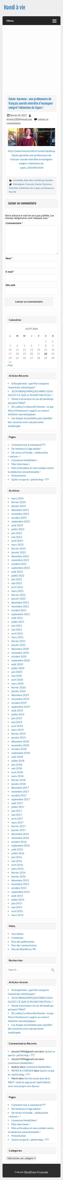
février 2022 (18, 594)
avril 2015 (17, 911)
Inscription (17, 933)
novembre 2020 (20, 652)
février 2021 (18, 641)
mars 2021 (17, 637)
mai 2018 (16, 768)
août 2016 (17, 849)
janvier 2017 (18, 830)
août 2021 (17, 617)
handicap (39, 180)
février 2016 (18, 872)
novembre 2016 (20, 837)
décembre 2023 (20, 509)
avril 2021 (17, 633)
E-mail (10, 271)
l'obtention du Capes (29, 187)
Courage (43, 1172)
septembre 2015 (20, 891)
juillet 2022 (17, 575)
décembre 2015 (20, 880)
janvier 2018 (18, 783)
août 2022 (17, 571)
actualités (18, 180)
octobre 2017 (19, 795)
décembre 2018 (20, 741)
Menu (10, 20)
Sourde (12, 191)
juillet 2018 (17, 760)
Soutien (49, 180)
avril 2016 (17, 864)
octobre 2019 (19, 702)
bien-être (29, 180)
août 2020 (17, 664)
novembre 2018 (20, 745)
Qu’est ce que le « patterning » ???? (30, 479)
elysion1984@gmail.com (19, 119)
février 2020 (18, 687)
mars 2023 (17, 544)
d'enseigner (19, 184)
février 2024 (18, 502)
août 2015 (17, 895)
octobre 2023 (19, 517)
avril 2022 (17, 587)
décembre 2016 (20, 833)
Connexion (17, 937)
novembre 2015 (20, 884)
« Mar (10, 365)
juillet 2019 (17, 714)
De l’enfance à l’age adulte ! (26, 448)
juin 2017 (16, 810)
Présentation (18, 475)
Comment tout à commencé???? (28, 444)
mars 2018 (17, 776)
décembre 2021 (20, 602)
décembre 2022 (20, 556)
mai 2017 (16, 814)
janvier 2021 (18, 644)
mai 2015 (16, 907)
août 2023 (17, 525)
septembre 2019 (20, 706)
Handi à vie (14, 7)
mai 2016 (16, 861)
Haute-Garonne (43, 184)
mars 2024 (17, 498)
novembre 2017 (20, 791)
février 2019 (18, 733)
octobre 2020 (19, 656)
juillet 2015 (17, 899)
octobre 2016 (19, 841)
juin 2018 (16, 764)
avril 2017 (17, 818)
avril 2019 (17, 725)
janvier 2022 (18, 598)
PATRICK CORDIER (22, 1070)
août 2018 (17, 756)
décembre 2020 (20, 648)
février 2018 (18, 779)
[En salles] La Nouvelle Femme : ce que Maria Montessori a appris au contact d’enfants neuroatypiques (31, 410)
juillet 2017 (17, 806)
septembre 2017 (20, 799)
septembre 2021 (20, 614)
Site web (10, 285)
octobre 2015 (19, 887)
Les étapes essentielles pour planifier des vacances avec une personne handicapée (30, 422)
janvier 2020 (18, 691)
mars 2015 (17, 915)
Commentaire (14, 223)
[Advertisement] (31, 60)
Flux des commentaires (24, 945)
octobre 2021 (19, 610)
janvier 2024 (18, 506)
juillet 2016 (17, 853)
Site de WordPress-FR (23, 949)
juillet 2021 (17, 621)
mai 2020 (16, 675)
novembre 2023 (20, 513)
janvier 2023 (18, 552)
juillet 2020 (17, 668)
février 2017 (18, 826)
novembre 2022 (20, 559)
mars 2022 (17, 590)
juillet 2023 (17, 529)
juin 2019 (16, 718)
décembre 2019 (20, 695)
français (30, 184)
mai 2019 (16, 722)
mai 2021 (16, 629)
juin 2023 (16, 533)
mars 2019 (17, 729)
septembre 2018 (20, 752)
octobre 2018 (19, 749)
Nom (9, 258)
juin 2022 (16, 579)
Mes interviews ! (20, 464)
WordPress (30, 1172)
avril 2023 (17, 540)
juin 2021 (16, 625)
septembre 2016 (20, 845)
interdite (13, 187)
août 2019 (17, 710)
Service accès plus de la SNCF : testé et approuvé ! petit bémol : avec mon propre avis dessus (29, 1082)
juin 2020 (16, 671)
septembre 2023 (20, 521)
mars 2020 (17, 683)
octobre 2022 (19, 563)
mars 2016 (17, 868)
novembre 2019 (20, 698)
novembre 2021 (20, 606)
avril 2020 (17, 679)
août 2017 (17, 803)
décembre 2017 (20, 787)
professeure (47, 187)
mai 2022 (16, 583)
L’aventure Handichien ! (24, 460)
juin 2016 (16, 857)
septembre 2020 (20, 660)
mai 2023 (16, 536)
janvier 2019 (18, 737)
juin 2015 (16, 903)
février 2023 (18, 548)
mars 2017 (17, 822)
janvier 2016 (18, 876)
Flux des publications (22, 941)
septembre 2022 (20, 567)
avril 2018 (17, 772)
